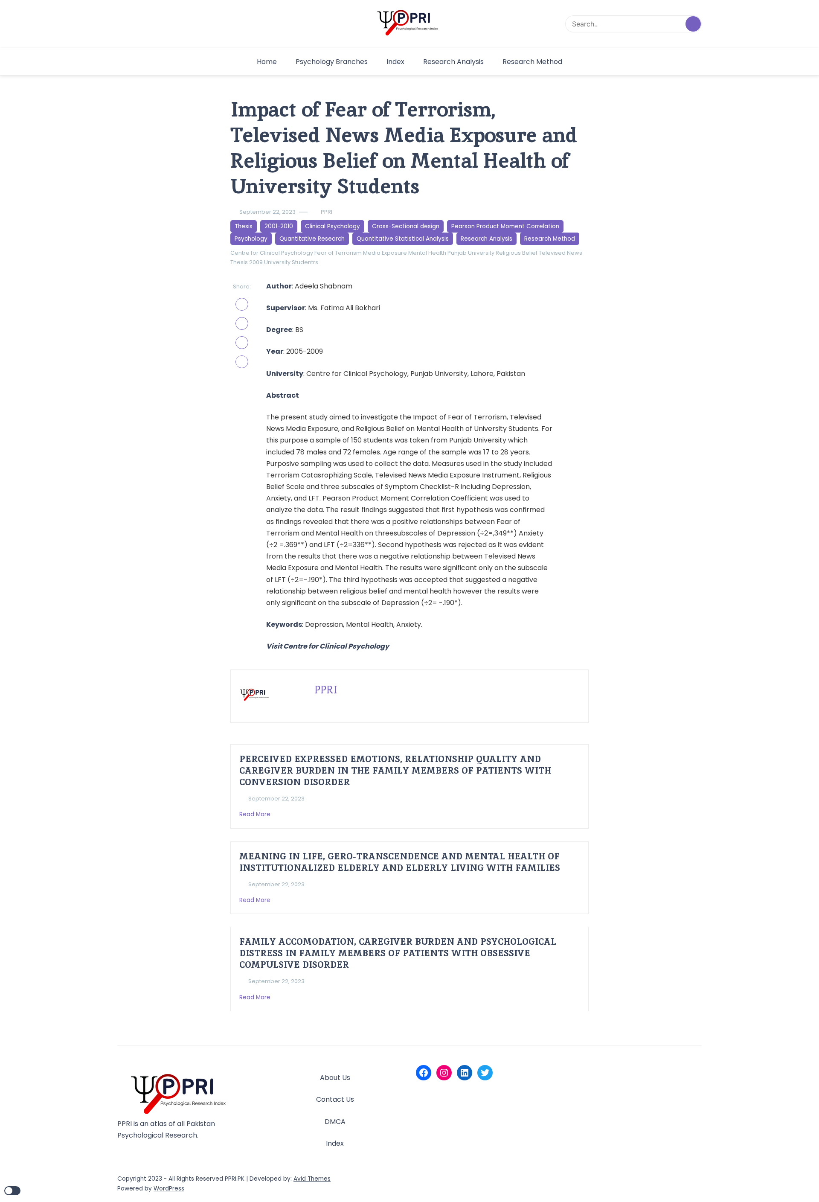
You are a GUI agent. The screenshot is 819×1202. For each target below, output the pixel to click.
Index (395, 62)
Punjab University (470, 252)
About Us (335, 1078)
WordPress (169, 1189)
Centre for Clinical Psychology (271, 252)
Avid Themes (312, 1179)
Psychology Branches (332, 62)
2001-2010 (278, 226)
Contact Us (335, 1099)
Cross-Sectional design (405, 226)
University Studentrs (291, 262)
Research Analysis (453, 62)
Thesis (244, 226)
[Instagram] (444, 1072)
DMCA (335, 1121)
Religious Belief (516, 252)
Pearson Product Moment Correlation (505, 226)
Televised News (560, 252)
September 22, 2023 (267, 211)
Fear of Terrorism (338, 252)
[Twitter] (485, 1072)
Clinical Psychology (332, 226)
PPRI (326, 211)
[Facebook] (423, 1072)
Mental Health (427, 252)
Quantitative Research (312, 239)
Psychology (251, 239)
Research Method (532, 62)
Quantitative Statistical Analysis (403, 239)
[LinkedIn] (464, 1072)
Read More (255, 814)
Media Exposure (385, 252)
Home (267, 62)
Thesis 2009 (246, 262)
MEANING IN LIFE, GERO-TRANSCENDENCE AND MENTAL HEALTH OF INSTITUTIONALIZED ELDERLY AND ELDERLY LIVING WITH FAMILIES (399, 861)
